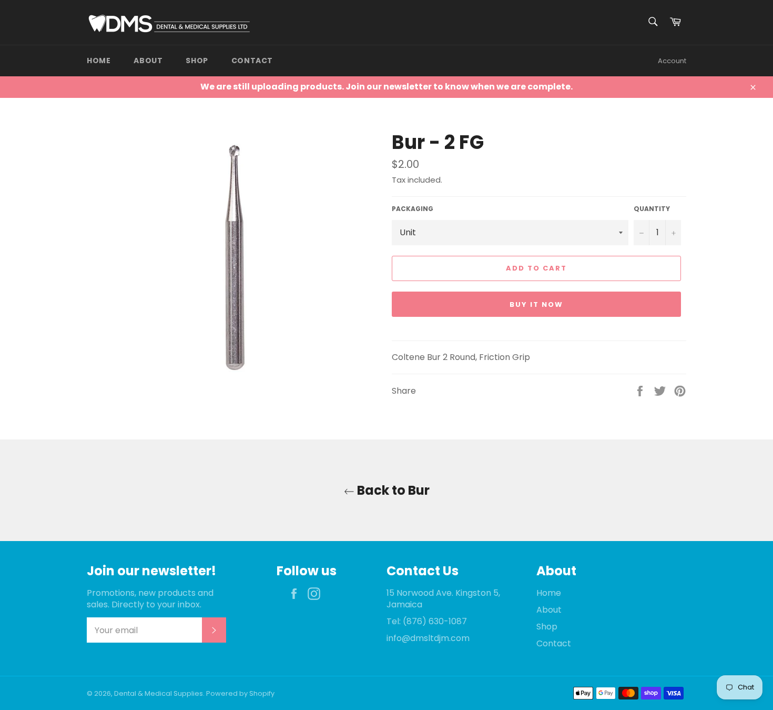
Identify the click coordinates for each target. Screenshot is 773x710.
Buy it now (536, 304)
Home (98, 60)
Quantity (652, 209)
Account (672, 61)
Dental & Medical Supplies (158, 693)
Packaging (412, 209)
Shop (197, 60)
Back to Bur (392, 490)
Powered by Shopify (240, 693)
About (148, 60)
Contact (252, 60)
